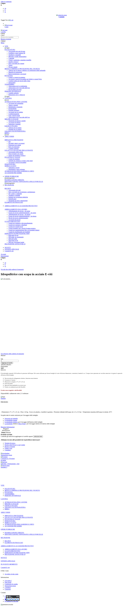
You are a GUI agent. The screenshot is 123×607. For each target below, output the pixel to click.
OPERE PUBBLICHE (12, 176)
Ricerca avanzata (6, 39)
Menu (2, 43)
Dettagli (3, 398)
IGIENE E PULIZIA (11, 126)
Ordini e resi (8, 448)
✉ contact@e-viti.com (11, 601)
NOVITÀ (8, 247)
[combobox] (10, 37)
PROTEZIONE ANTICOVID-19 (15, 244)
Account (3, 254)
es (5, 12)
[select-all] (38, 436)
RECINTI (8, 188)
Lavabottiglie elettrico (11, 422)
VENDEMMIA (9, 84)
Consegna (8, 589)
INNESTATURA (10, 164)
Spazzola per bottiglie (11, 418)
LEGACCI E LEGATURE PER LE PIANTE (19, 150)
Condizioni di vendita (11, 584)
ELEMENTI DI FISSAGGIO (14, 202)
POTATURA (9, 75)
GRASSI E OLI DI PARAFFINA (15, 131)
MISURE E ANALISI (11, 119)
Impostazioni (5, 256)
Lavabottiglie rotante (11, 420)
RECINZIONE (9, 185)
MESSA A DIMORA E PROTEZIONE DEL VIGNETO (22, 69)
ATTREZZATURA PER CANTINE (16, 102)
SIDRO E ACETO (10, 166)
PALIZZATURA (10, 49)
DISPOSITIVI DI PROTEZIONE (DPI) (17, 233)
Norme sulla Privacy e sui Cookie (15, 445)
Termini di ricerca (10, 443)
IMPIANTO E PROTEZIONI (14, 140)
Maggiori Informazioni (8, 427)
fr (5, 10)
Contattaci (8, 450)
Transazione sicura (10, 586)
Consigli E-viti (9, 251)
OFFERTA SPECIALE (12, 249)
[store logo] (10, 20)
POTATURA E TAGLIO (12, 157)
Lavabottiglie (9, 424)
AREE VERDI (9, 136)
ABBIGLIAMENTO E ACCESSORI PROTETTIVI (21, 206)
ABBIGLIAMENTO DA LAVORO (16, 209)
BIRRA (7, 133)
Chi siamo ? (8, 580)
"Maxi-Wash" (22, 424)
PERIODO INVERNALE (13, 91)
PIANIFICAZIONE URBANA (14, 180)
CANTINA (8, 98)
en (5, 8)
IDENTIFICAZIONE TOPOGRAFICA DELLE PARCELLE (24, 181)
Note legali (8, 582)
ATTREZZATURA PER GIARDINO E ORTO (19, 171)
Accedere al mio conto (11, 574)
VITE (6, 46)
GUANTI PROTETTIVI (12, 221)
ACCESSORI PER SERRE (13, 173)
